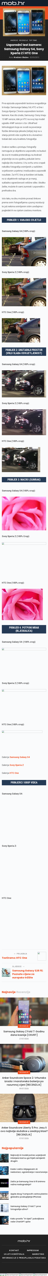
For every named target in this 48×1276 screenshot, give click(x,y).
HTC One (14, 773)
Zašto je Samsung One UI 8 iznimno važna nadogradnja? (27, 1183)
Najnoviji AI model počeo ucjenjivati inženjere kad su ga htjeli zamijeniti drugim (28, 1158)
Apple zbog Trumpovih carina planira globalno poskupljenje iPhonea (28, 1195)
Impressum (33, 1250)
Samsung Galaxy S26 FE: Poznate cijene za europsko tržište (27, 974)
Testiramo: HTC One (14, 958)
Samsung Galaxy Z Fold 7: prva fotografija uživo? (25, 1208)
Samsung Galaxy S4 (20, 757)
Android (14, 40)
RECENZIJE (24, 1026)
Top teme (33, 40)
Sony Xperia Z (17, 765)
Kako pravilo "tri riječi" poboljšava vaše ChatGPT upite (27, 1220)
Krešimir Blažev (21, 57)
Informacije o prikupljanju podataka (24, 1257)
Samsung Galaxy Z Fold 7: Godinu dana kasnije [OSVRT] (24, 1033)
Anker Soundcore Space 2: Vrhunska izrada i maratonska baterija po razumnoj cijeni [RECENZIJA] (24, 1081)
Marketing (38, 1254)
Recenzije (23, 40)
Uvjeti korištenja (14, 1254)
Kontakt (14, 1250)
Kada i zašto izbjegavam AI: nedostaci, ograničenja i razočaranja (28, 1170)
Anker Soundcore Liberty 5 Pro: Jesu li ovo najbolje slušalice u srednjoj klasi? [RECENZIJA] (24, 1131)
